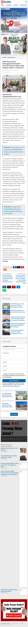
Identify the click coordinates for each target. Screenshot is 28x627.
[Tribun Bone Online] (6, 2)
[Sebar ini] (4, 287)
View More (14, 414)
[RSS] (5, 270)
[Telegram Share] (18, 287)
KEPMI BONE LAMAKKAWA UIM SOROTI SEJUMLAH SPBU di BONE (18, 325)
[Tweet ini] (9, 287)
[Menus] (26, 1)
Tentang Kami (15, 623)
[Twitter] (18, 267)
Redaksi (21, 623)
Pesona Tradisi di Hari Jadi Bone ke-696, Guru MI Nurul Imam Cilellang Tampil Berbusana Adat (20, 278)
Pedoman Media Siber (6, 624)
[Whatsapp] (4, 290)
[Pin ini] (14, 287)
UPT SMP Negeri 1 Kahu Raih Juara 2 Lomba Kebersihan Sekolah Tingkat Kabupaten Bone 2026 (18, 307)
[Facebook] (14, 267)
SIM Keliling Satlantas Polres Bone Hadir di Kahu (7, 405)
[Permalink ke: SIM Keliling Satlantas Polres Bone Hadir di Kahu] (6, 312)
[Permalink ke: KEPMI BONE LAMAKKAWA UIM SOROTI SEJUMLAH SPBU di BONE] (6, 326)
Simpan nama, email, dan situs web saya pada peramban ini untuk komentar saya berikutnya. (13, 375)
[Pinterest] (22, 267)
